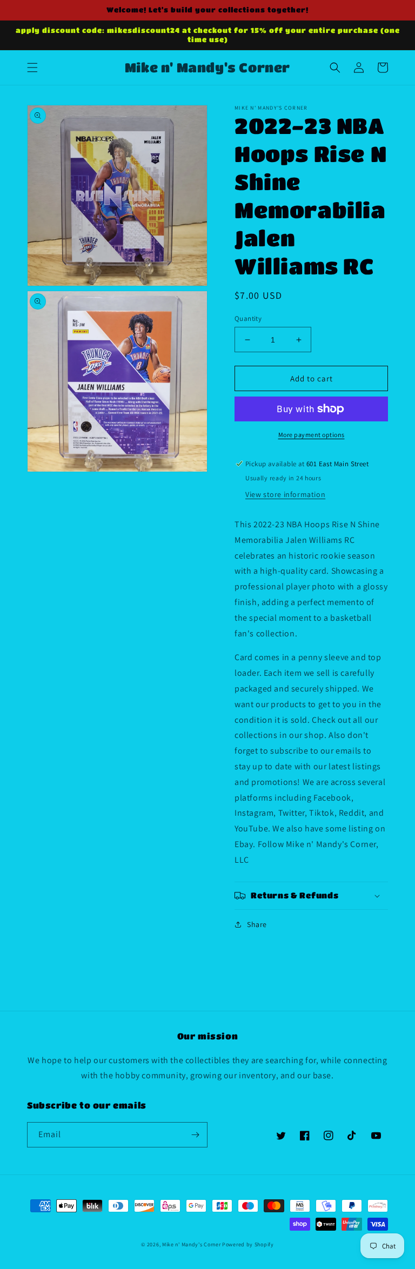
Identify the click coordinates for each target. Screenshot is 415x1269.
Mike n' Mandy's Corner (191, 1244)
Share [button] (257, 924)
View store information (285, 494)
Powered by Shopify (248, 1244)
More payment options (311, 435)
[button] (32, 67)
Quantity (248, 318)
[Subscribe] (195, 1134)
